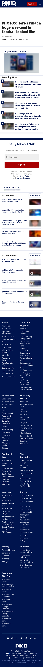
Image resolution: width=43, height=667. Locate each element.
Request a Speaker (6, 359)
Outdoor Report (26, 436)
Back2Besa (24, 444)
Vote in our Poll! (11, 187)
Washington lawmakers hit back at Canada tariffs (14, 260)
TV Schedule (6, 344)
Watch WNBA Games (7, 620)
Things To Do (25, 422)
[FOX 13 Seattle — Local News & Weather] (9, 4)
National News (7, 404)
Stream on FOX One (7, 575)
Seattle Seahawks (26, 495)
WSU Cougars (25, 520)
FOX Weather (7, 532)
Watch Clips (6, 460)
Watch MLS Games (6, 625)
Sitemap (5, 448)
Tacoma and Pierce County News (25, 343)
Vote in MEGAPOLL (24, 410)
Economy (5, 558)
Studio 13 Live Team (7, 464)
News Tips (6, 326)
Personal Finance (8, 550)
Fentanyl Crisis (25, 481)
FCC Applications (8, 376)
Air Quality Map (8, 516)
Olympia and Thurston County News (26, 358)
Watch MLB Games (6, 590)
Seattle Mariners (26, 498)
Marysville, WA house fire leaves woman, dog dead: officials (14, 211)
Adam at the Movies (24, 418)
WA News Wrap (8, 402)
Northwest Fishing (24, 539)
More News (8, 395)
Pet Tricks (23, 414)
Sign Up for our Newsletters (8, 332)
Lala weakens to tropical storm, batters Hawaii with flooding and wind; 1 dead (27, 95)
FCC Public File (7, 371)
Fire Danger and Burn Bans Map (8, 523)
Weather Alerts (7, 508)
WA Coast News (26, 370)
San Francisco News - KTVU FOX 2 (25, 375)
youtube (8, 638)
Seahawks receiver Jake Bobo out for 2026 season (14, 292)
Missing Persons (26, 478)
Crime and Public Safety (26, 474)
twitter (30, 638)
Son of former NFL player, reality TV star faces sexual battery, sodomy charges (14, 222)
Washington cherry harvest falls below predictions (14, 282)
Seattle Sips (6, 474)
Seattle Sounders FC (26, 502)
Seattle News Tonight (25, 332)
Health (4, 426)
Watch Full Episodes (24, 466)
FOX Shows (6, 347)
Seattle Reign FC (26, 512)
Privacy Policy (24, 176)
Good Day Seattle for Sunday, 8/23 (13, 303)
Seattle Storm (25, 506)
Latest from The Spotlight (26, 461)
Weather (6, 492)
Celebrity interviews (6, 483)
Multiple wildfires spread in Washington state (12, 271)
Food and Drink (8, 416)
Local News (6, 399)
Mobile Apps (6, 329)
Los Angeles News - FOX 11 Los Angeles (25, 382)
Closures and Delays (7, 512)
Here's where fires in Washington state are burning (14, 232)
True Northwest (26, 425)
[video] (35, 262)
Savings (5, 561)
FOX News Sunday (6, 444)
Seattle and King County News (26, 337)
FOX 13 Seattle (7, 36)
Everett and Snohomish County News (25, 351)
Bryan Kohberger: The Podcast (26, 566)
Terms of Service (23, 178)
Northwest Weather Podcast (26, 561)
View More (35, 195)
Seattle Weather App (8, 504)
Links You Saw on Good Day (26, 440)
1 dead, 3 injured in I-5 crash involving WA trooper (12, 200)
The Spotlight (25, 455)
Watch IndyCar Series (7, 600)
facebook (17, 638)
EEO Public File (7, 373)
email (35, 638)
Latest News (9, 195)
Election (5, 410)
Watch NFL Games (6, 580)
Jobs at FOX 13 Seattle (7, 351)
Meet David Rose (26, 470)
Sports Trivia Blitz (26, 533)
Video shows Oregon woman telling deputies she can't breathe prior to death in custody (14, 244)
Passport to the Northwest (8, 478)
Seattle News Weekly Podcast (26, 551)
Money (5, 546)
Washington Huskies (24, 516)
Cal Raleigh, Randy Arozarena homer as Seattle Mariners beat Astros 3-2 (28, 116)
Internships (6, 355)
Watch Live (31, 4)
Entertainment (7, 413)
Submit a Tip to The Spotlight (25, 485)
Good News (6, 435)
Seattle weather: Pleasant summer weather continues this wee (28, 84)
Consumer (6, 424)
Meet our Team (8, 336)
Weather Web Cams (7, 496)
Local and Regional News (25, 325)
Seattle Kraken (25, 509)
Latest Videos (9, 255)
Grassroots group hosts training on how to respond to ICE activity (27, 105)
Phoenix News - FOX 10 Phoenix (26, 388)
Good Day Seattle (25, 397)
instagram (12, 638)
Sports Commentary (25, 529)
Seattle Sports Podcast (25, 556)
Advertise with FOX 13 (7, 364)
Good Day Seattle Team (26, 405)
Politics (4, 407)
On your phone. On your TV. (17, 51)
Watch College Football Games (8, 585)
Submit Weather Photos (26, 429)
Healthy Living (7, 429)
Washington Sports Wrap (24, 524)
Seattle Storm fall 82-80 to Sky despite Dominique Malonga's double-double (27, 126)
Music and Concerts (6, 420)
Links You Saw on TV (9, 340)
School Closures (26, 433)
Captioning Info (8, 368)
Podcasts (24, 546)
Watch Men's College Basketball (7, 606)
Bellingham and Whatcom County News (26, 365)
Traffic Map (6, 500)
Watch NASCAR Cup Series (8, 595)
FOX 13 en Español (6, 439)
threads (26, 638)
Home (5, 322)
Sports (23, 492)
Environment (7, 432)
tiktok (21, 638)
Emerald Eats (7, 471)
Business (5, 556)
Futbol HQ (23, 535)
